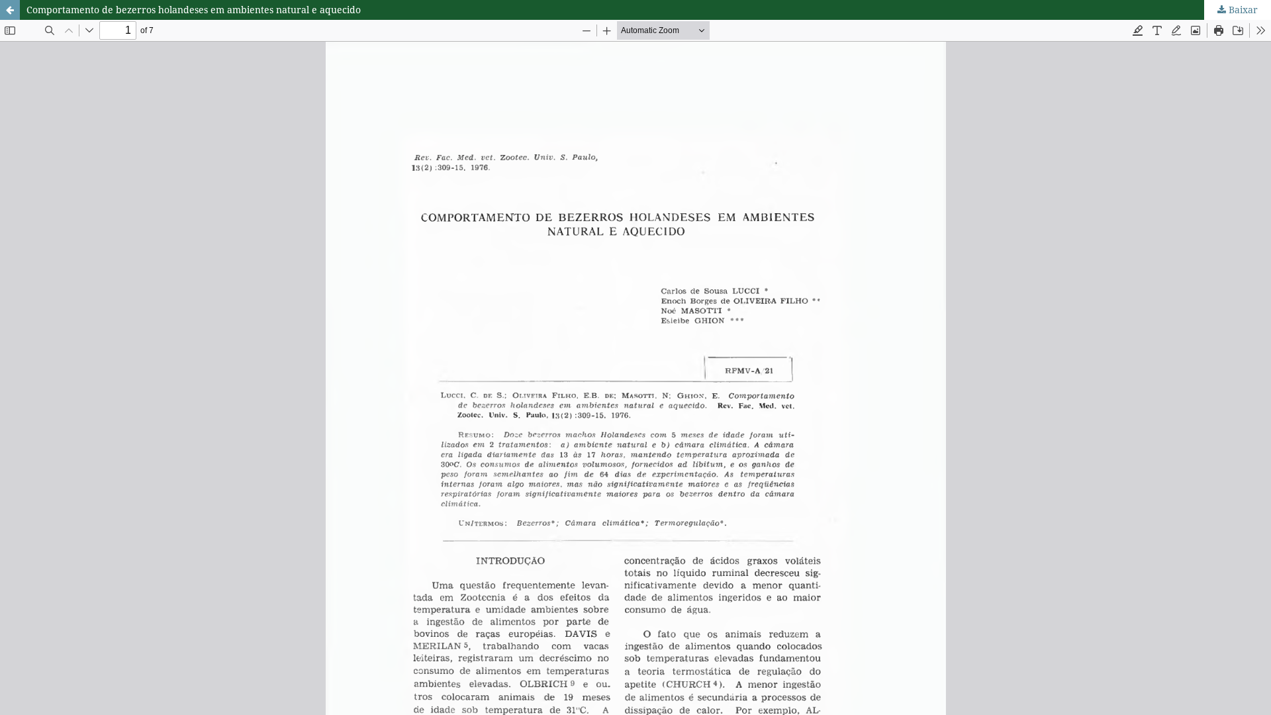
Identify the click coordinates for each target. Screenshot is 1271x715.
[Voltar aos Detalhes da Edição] (10, 10)
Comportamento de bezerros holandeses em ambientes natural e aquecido (193, 9)
